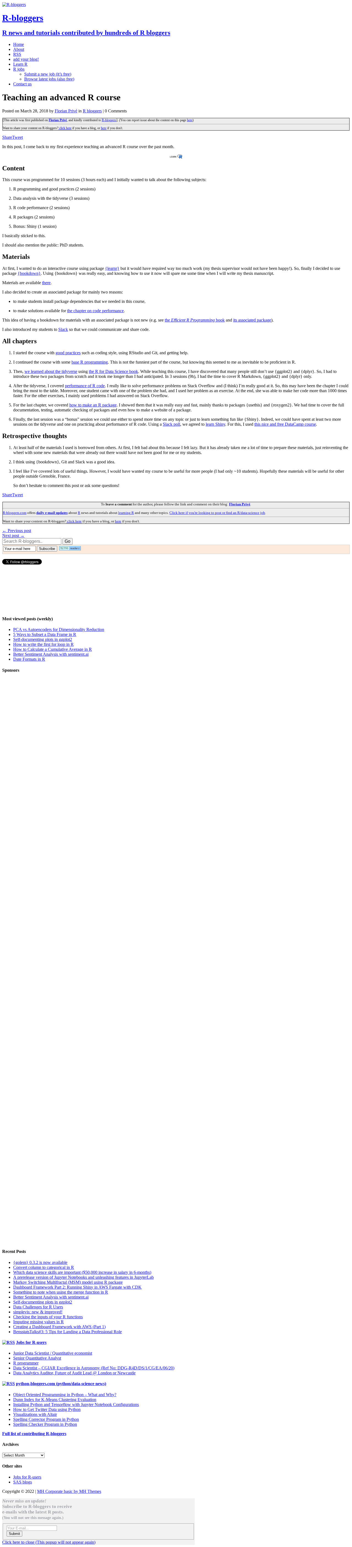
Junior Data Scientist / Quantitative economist (52, 1353)
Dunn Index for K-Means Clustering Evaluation (54, 1399)
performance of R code (85, 385)
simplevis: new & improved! (37, 1312)
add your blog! (26, 59)
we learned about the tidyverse (50, 371)
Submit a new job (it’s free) (47, 74)
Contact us (22, 84)
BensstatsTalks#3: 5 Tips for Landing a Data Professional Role (67, 1331)
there (46, 282)
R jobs (18, 69)
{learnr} (112, 268)
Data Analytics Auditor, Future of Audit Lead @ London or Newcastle (74, 1373)
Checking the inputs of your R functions (48, 1316)
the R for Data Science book (113, 371)
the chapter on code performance (95, 310)
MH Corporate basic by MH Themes (69, 1491)
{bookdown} (29, 273)
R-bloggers (109, 120)
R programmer (25, 1363)
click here (65, 128)
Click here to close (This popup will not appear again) (48, 1542)
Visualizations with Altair (35, 1414)
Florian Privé (66, 111)
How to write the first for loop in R (43, 644)
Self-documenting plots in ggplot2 (42, 639)
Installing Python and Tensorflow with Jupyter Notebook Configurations (76, 1404)
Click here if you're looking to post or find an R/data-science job (217, 513)
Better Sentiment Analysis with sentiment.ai (51, 654)
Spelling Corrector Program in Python (46, 1419)
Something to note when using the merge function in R (60, 1292)
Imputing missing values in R (38, 1321)
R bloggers (92, 111)
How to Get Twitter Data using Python (47, 1409)
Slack (63, 329)
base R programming (90, 362)
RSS (17, 54)
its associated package (252, 320)
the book (195, 320)
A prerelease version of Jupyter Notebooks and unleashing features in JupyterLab (83, 1277)
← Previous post (16, 530)
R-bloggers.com (14, 513)
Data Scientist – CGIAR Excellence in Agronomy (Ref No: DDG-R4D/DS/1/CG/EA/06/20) (93, 1368)
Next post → (13, 535)
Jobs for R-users (31, 1342)
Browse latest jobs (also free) (49, 79)
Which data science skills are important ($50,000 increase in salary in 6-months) (82, 1272)
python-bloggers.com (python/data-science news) (61, 1383)
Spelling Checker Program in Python (45, 1424)
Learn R (20, 64)
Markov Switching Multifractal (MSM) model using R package (68, 1282)
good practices (68, 352)
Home (18, 44)
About (18, 49)
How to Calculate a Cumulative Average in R (52, 649)
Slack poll (171, 424)
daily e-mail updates (52, 513)
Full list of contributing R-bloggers (34, 1433)
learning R (126, 513)
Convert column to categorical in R (43, 1267)
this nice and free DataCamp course (285, 424)
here (190, 120)
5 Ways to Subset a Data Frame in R (44, 634)
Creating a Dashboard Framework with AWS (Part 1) (59, 1326)
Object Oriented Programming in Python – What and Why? (64, 1394)
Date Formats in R (29, 659)
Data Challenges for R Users (38, 1307)
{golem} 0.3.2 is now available (40, 1262)
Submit (14, 1534)
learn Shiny (215, 424)
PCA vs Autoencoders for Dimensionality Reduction (58, 629)
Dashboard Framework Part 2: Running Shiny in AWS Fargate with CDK (77, 1287)
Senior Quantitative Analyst (37, 1358)
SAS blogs (22, 1482)
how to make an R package (93, 405)
